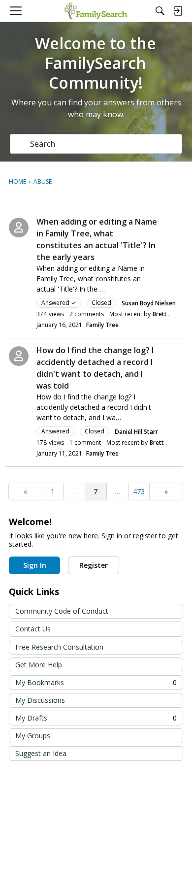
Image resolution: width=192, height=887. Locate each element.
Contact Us (33, 628)
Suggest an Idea (40, 753)
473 (139, 491)
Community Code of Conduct (61, 611)
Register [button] (93, 565)
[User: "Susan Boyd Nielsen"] (19, 227)
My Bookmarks (96, 682)
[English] (95, 11)
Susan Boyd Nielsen (149, 303)
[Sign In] (178, 11)
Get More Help (38, 664)
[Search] (160, 11)
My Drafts (96, 718)
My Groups (32, 735)
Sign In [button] (34, 565)
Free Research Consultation (59, 647)
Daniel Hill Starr (136, 431)
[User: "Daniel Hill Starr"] (19, 356)
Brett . (161, 314)
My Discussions (40, 700)
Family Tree (102, 325)
